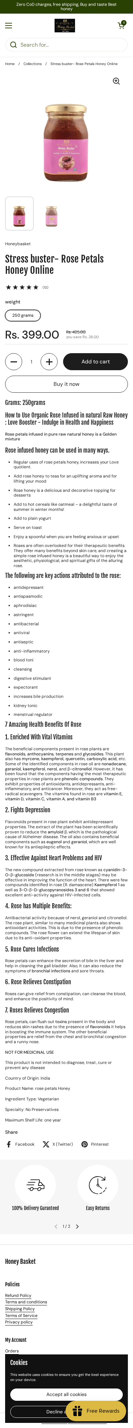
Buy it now (66, 384)
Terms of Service (21, 1315)
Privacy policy (19, 1322)
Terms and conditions (26, 1302)
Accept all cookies (66, 1394)
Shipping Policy (20, 1309)
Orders (12, 1351)
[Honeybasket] (65, 25)
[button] (121, 25)
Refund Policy (18, 1295)
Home (10, 64)
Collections (33, 64)
